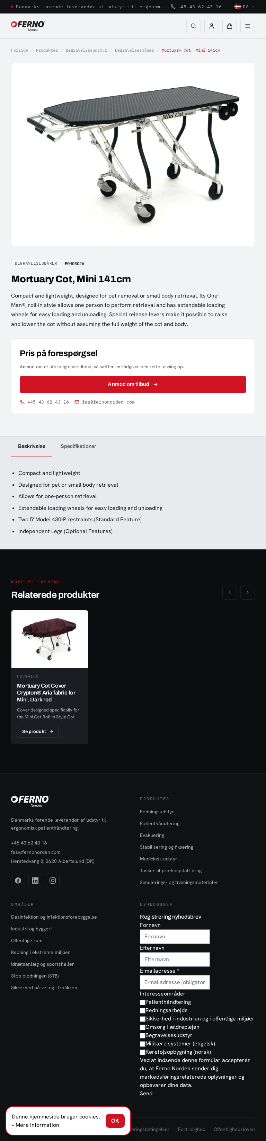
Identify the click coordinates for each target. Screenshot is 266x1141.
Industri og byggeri (31, 929)
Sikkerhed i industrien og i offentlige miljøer (200, 1018)
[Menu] (247, 26)
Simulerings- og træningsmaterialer (179, 882)
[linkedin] (35, 880)
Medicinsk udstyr (158, 859)
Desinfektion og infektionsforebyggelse (54, 917)
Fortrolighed (191, 1129)
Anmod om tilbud (128, 384)
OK (115, 1120)
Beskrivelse (31, 446)
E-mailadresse (159, 970)
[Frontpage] (28, 26)
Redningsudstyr (157, 811)
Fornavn (150, 925)
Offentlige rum (27, 940)
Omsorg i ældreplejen (172, 1027)
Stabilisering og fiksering (166, 847)
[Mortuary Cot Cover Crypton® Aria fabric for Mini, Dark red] (49, 677)
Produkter (47, 50)
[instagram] (53, 880)
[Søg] (193, 26)
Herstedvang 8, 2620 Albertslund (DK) (52, 861)
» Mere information (35, 1125)
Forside (19, 50)
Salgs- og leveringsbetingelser (136, 1129)
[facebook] (18, 880)
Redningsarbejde (166, 1010)
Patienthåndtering (159, 823)
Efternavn (152, 948)
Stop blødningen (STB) (35, 976)
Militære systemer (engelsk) (180, 1043)
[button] (229, 26)
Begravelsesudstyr (86, 50)
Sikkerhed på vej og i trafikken (44, 987)
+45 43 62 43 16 (200, 6)
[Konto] (211, 26)
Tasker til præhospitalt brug (171, 870)
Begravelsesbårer (134, 50)
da (246, 6)
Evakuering (152, 835)
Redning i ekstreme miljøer (40, 952)
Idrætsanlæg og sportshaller (42, 964)
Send (146, 1093)
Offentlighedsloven (234, 1129)
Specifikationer (78, 446)
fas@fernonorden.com (108, 402)
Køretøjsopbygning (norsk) (178, 1051)
